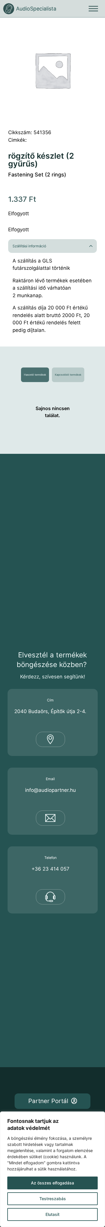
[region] (52, 1169)
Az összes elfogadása (52, 1182)
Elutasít (53, 1214)
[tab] (35, 374)
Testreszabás (52, 1198)
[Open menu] (93, 8)
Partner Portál (48, 1101)
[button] (52, 246)
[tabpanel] (52, 412)
